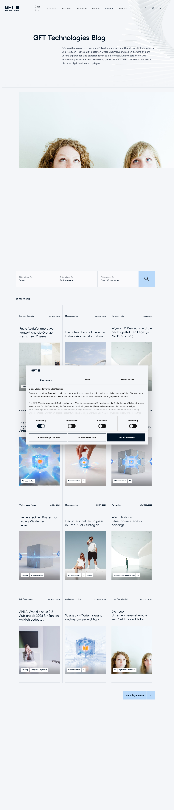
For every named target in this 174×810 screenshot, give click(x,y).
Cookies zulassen (126, 437)
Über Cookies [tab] (127, 379)
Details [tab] (87, 379)
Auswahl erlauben (87, 437)
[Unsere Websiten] (153, 8)
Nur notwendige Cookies (48, 437)
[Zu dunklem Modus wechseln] (167, 8)
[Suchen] (146, 8)
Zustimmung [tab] (46, 380)
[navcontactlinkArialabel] (160, 8)
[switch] (72, 426)
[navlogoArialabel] (12, 8)
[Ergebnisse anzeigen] (147, 279)
